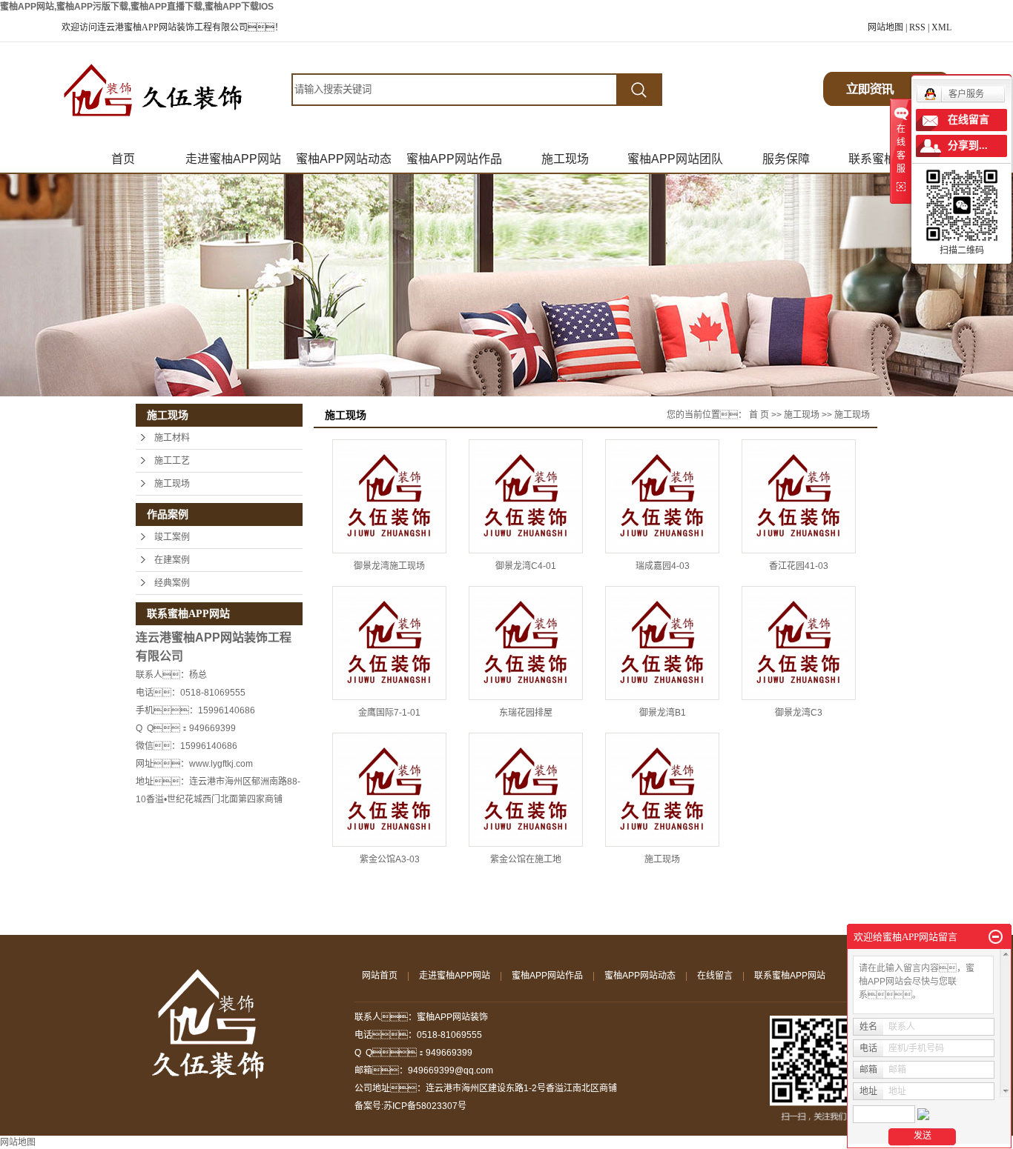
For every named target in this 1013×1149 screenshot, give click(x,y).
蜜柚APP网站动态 (344, 159)
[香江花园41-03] (799, 496)
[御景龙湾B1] (662, 643)
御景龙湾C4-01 (525, 566)
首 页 (759, 415)
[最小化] (996, 937)
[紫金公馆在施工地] (526, 790)
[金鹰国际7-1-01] (389, 643)
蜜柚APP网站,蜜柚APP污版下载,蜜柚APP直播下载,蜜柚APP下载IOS (137, 6)
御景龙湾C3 (798, 712)
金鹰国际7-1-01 (389, 712)
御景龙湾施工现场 (389, 566)
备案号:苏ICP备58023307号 (410, 1106)
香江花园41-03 (798, 566)
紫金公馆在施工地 (525, 859)
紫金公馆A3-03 (390, 859)
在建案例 (172, 560)
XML (941, 27)
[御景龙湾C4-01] (526, 496)
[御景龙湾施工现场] (389, 496)
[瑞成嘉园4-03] (662, 496)
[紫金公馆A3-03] (389, 790)
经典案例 (172, 583)
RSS (917, 27)
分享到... (968, 145)
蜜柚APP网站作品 (454, 159)
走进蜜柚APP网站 (233, 159)
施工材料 (172, 438)
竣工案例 (172, 537)
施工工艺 (172, 461)
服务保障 (786, 159)
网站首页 (379, 975)
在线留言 (715, 975)
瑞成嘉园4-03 (663, 566)
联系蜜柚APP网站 (789, 975)
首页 (123, 159)
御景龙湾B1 (662, 712)
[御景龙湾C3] (799, 643)
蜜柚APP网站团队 (675, 159)
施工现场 (565, 159)
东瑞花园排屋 (525, 712)
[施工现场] (662, 790)
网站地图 (885, 27)
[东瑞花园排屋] (526, 643)
